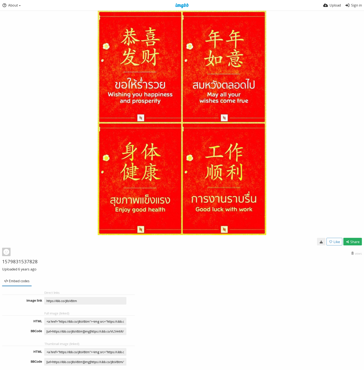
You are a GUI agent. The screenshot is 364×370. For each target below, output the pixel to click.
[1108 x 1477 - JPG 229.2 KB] (321, 241)
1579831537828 (20, 261)
